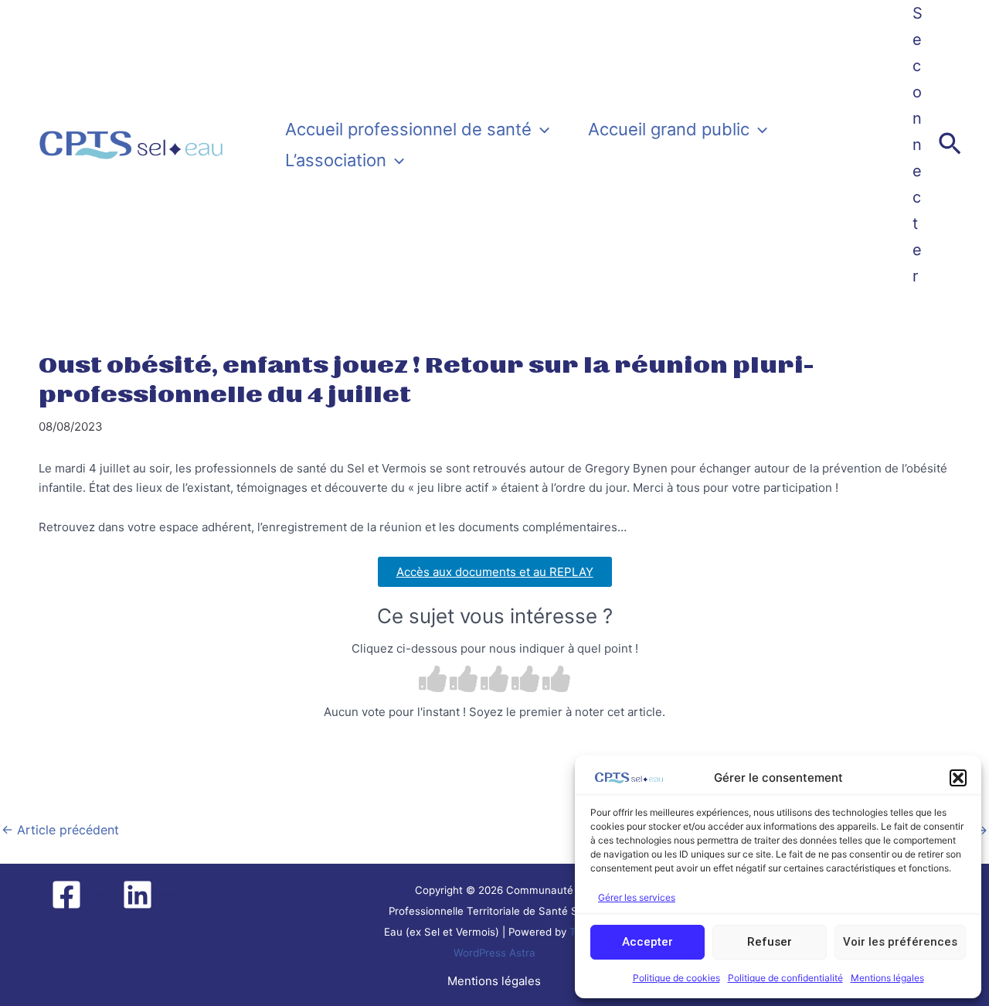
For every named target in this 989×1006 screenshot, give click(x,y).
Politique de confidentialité (785, 978)
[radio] (433, 680)
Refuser (769, 942)
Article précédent (60, 830)
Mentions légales (887, 978)
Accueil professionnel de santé (408, 129)
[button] (958, 778)
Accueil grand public (668, 129)
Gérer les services (636, 897)
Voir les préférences (900, 942)
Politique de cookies (676, 978)
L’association (335, 160)
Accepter (647, 942)
